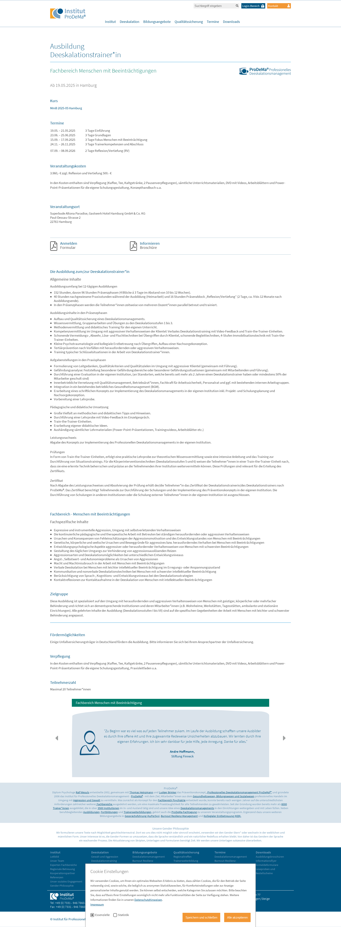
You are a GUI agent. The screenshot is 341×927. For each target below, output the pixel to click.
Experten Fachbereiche (63, 865)
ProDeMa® (137, 796)
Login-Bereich (250, 6)
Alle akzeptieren (237, 917)
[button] (56, 738)
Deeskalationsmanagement (148, 856)
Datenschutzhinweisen (148, 900)
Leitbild (54, 856)
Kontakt (273, 6)
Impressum (97, 904)
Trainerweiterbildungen (137, 812)
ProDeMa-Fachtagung (184, 812)
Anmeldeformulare (267, 865)
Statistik (123, 915)
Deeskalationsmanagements (197, 808)
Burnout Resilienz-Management (179, 816)
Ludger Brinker (167, 792)
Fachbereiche (104, 804)
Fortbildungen (109, 812)
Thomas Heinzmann (141, 792)
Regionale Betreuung (62, 869)
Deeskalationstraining (104, 861)
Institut (110, 21)
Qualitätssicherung (189, 21)
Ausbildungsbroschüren (270, 856)
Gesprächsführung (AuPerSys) (142, 816)
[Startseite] (68, 14)
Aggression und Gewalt (86, 800)
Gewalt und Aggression (104, 856)
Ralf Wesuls (82, 792)
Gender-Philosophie (62, 885)
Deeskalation (129, 21)
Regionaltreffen (182, 856)
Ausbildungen (91, 812)
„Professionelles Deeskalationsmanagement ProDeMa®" (239, 792)
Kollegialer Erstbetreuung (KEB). (222, 816)
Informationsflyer (266, 861)
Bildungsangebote (157, 21)
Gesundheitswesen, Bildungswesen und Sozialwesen (223, 796)
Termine (213, 21)
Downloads (231, 21)
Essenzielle (102, 915)
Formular (68, 245)
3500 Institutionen (108, 808)
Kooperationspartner (62, 873)
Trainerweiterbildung (185, 861)
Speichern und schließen (201, 917)
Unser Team (57, 861)
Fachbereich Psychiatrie (171, 800)
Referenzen (56, 877)
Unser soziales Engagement (66, 881)
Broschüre (150, 245)
